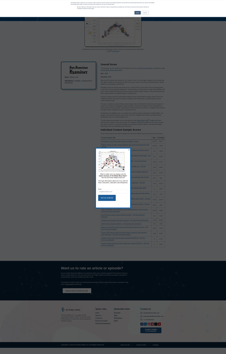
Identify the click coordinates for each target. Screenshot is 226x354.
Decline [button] (145, 12)
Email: (100, 189)
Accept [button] (137, 12)
